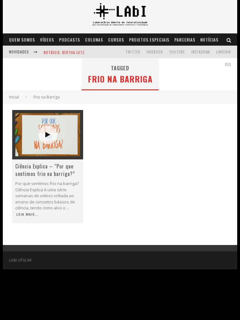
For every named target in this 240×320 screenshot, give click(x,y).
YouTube (177, 51)
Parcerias (184, 39)
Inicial (14, 97)
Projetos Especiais (149, 39)
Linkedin (223, 51)
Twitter (133, 51)
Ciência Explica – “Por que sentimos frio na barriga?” (45, 170)
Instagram (200, 51)
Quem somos (22, 39)
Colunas (94, 39)
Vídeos (47, 39)
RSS (228, 64)
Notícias (209, 39)
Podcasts (69, 39)
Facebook (155, 51)
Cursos (116, 39)
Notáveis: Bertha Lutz (64, 52)
